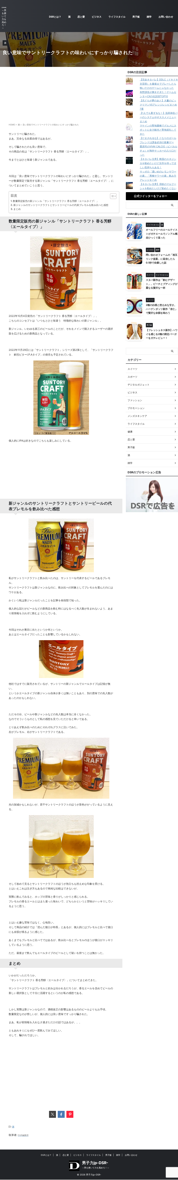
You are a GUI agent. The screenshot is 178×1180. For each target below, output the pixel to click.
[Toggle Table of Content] (111, 196)
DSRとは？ (55, 16)
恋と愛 (81, 16)
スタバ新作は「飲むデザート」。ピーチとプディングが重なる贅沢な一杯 (161, 283)
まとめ (17, 208)
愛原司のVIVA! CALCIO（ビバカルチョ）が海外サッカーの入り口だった (158, 150)
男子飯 (136, 16)
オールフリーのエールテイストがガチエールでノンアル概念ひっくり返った (161, 233)
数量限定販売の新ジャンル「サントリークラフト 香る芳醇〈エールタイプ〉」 (56, 200)
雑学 (149, 16)
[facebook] (61, 1114)
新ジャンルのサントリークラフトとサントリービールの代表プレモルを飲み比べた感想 (60, 204)
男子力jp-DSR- (95, 1162)
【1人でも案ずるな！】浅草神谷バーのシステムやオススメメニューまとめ (158, 117)
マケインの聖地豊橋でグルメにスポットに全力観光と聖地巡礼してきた (158, 129)
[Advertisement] (61, 94)
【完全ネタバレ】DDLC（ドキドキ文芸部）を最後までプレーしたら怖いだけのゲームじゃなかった (159, 83)
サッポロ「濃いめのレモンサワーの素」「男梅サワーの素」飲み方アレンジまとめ (158, 175)
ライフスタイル (117, 16)
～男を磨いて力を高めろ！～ (95, 1167)
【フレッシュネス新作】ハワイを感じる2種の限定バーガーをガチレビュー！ (161, 334)
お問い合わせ (166, 16)
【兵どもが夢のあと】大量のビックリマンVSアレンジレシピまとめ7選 (158, 104)
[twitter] (52, 1114)
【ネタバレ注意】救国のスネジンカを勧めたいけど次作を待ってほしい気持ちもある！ (158, 163)
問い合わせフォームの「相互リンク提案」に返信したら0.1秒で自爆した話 (161, 258)
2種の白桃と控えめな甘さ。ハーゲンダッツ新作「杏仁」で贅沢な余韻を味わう (161, 308)
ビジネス (97, 16)
